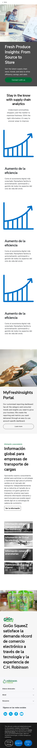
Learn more (18, 426)
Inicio (5, 2)
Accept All (18, 743)
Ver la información (12, 508)
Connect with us (18, 80)
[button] (19, 601)
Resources (5, 701)
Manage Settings (9, 743)
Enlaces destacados (8, 689)
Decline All (28, 743)
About (4, 695)
